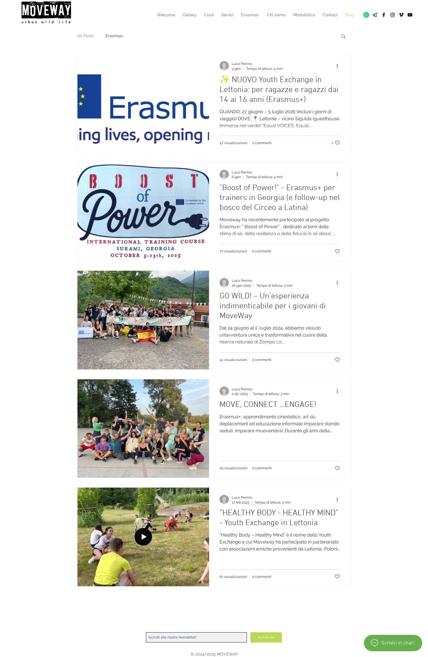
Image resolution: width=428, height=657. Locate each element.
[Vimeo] (401, 15)
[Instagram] (392, 15)
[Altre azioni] (339, 65)
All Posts (85, 35)
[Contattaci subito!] (366, 15)
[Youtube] (410, 15)
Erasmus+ (114, 35)
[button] (343, 37)
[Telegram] (375, 15)
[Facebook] (384, 15)
